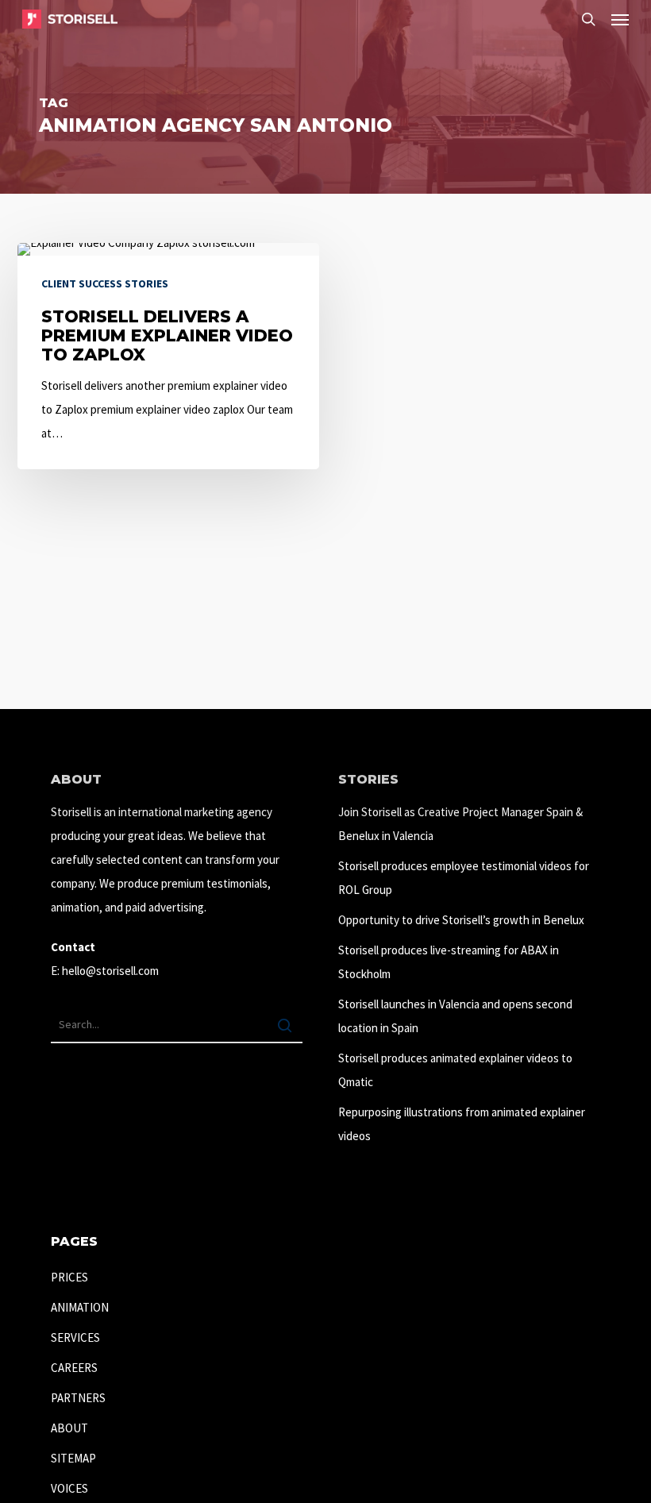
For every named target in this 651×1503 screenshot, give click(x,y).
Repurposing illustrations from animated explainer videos (461, 1123)
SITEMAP (73, 1458)
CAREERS (74, 1367)
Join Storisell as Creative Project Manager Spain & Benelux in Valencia (460, 823)
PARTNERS (78, 1397)
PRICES (69, 1277)
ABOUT (69, 1428)
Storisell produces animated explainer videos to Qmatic (455, 1069)
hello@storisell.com (110, 970)
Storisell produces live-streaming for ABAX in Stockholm (448, 961)
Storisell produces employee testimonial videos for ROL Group (463, 877)
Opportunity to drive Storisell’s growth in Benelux (461, 919)
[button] (620, 19)
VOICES (69, 1488)
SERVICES (75, 1337)
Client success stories (104, 283)
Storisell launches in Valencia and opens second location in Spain (455, 1015)
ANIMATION (80, 1307)
